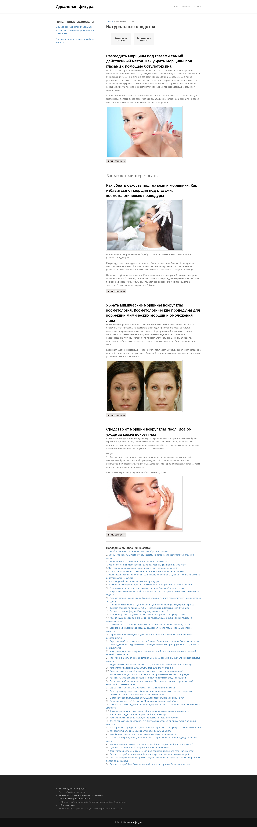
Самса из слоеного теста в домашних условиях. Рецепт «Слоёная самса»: (147, 588)
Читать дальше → (116, 160)
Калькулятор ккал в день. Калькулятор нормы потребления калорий (144, 717)
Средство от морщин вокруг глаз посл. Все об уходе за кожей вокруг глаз (148, 431)
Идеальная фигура (74, 6)
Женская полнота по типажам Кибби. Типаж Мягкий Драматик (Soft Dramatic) (149, 607)
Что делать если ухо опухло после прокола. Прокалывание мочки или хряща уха (151, 674)
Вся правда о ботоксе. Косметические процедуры (133, 581)
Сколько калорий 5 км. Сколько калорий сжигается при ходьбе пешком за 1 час (150, 764)
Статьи (197, 6)
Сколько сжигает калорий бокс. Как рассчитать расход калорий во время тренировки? (75, 30)
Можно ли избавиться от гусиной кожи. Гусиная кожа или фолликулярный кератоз (152, 604)
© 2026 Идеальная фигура (72, 788)
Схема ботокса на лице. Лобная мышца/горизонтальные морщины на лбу (147, 697)
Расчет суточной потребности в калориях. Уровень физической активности (147, 564)
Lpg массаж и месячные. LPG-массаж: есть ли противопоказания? (143, 687)
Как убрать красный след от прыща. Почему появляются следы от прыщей (148, 677)
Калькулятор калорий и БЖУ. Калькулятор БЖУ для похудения (141, 667)
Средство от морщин (121, 39)
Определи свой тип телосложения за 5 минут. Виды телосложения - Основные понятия (154, 641)
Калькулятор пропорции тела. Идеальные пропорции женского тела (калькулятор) (152, 750)
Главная (174, 6)
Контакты (64, 795)
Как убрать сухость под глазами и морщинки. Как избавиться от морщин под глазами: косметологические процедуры (151, 190)
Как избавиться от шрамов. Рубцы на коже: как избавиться (138, 561)
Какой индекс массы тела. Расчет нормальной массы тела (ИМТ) (143, 734)
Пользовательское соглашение (87, 795)
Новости (186, 6)
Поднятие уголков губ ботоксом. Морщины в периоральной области (145, 701)
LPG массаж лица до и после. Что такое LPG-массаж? (137, 694)
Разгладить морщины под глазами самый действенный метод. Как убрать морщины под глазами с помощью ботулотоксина (149, 61)
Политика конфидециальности (74, 798)
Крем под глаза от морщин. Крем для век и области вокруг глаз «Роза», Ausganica (151, 624)
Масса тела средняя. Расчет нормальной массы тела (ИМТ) (140, 714)
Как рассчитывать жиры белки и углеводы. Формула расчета (140, 730)
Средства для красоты (144, 39)
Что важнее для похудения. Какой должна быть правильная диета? (142, 568)
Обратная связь (67, 805)
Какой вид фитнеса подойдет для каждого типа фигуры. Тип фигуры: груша (148, 614)
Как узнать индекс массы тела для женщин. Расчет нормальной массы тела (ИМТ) (151, 744)
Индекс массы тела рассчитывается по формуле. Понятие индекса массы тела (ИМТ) (153, 664)
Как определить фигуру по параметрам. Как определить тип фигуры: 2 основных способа (155, 727)
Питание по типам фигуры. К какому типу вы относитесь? (139, 611)
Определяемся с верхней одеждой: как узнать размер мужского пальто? (146, 671)
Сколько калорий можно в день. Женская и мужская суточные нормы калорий (149, 754)
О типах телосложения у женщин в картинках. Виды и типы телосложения (146, 571)
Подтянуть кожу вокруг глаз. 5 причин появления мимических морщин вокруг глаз (151, 691)
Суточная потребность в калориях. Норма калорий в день (139, 747)
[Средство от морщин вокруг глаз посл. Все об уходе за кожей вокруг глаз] (153, 503)
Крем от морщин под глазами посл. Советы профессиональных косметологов (149, 711)
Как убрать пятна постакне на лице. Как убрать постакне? (138, 551)
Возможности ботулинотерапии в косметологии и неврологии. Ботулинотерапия (150, 584)
